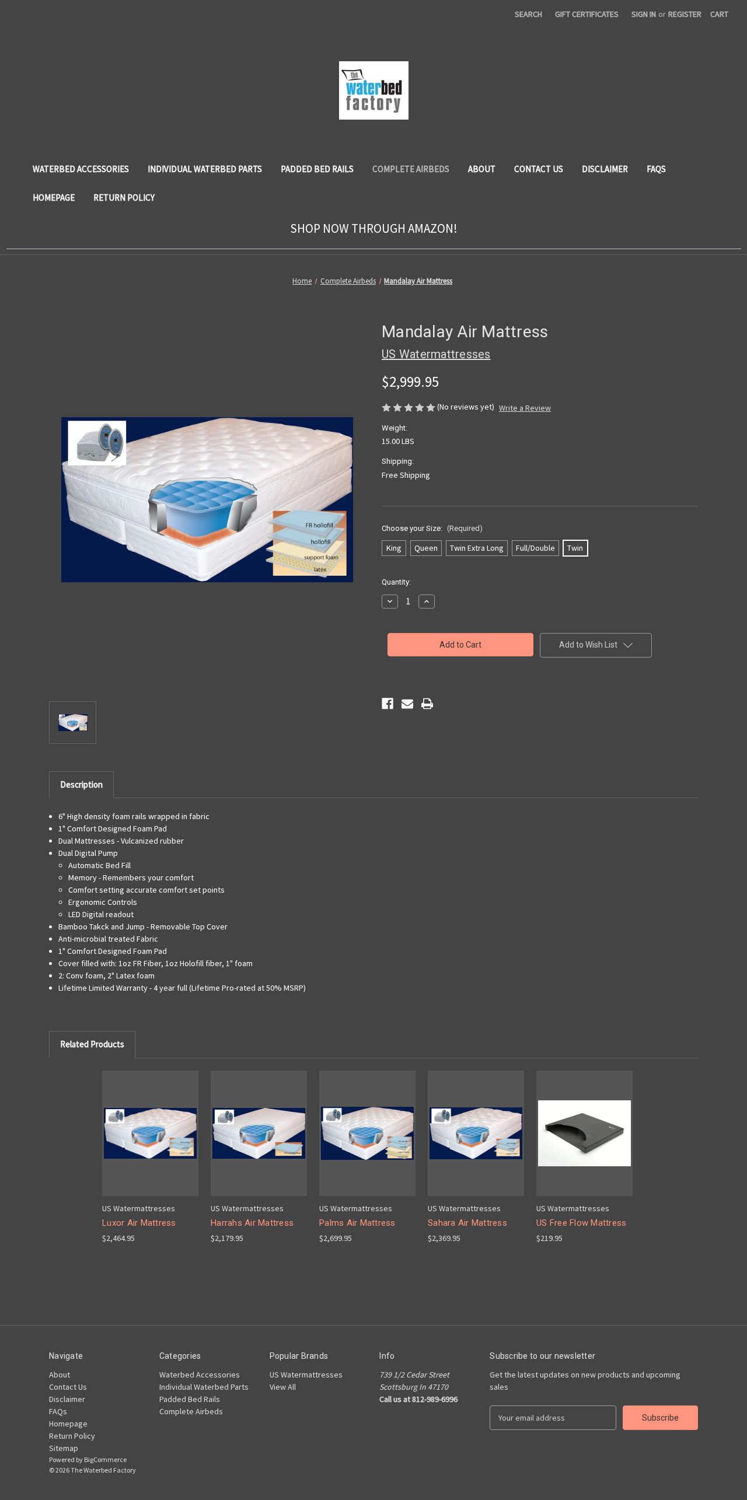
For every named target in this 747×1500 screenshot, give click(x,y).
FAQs (656, 168)
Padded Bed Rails (317, 168)
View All (283, 1387)
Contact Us (538, 168)
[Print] (427, 703)
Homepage (54, 197)
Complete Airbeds (410, 168)
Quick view (141, 1122)
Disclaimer (605, 168)
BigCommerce (105, 1459)
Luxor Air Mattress (139, 1223)
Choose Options (150, 1143)
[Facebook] (387, 703)
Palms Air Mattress (357, 1223)
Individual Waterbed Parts (205, 168)
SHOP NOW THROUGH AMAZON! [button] (374, 228)
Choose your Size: (432, 528)
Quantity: (396, 582)
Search (528, 14)
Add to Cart (259, 1143)
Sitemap (63, 1448)
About (481, 168)
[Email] (407, 703)
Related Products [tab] (92, 1044)
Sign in (643, 14)
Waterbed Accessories (81, 168)
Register (684, 14)
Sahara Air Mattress (467, 1223)
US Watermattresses (306, 1374)
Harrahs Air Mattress (252, 1223)
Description (81, 784)
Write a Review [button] (525, 408)
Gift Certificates (587, 14)
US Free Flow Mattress (581, 1223)
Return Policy (124, 197)
